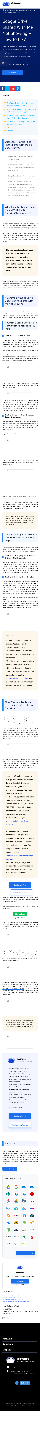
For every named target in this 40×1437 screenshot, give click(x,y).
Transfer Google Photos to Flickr (11, 1297)
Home (6, 10)
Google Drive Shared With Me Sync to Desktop (15, 1301)
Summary (10, 131)
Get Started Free (12, 72)
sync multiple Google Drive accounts (17, 823)
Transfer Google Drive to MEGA (11, 1296)
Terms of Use (26, 1405)
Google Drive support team (17, 678)
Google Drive (24, 221)
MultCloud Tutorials (14, 10)
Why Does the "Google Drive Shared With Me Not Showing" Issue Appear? (21, 110)
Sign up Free (20, 1281)
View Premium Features (21, 892)
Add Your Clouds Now (24, 1253)
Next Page (9, 1169)
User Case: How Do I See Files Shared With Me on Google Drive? (20, 104)
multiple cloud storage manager (12, 736)
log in (31, 350)
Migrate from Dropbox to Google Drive (13, 1299)
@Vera (17, 64)
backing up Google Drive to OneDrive (13, 988)
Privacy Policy (14, 1405)
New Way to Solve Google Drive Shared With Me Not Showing (21, 123)
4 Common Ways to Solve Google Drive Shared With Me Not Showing (21, 116)
